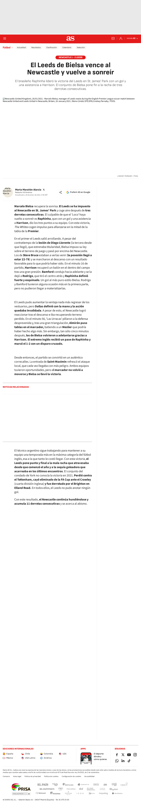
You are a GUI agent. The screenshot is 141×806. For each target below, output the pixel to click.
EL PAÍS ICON (80, 793)
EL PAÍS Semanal (91, 789)
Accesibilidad (89, 776)
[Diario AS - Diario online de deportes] (70, 38)
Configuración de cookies (71, 776)
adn (114, 784)
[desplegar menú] (5, 38)
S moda (92, 793)
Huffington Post (47, 789)
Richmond (40, 793)
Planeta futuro (102, 789)
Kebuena (113, 789)
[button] (60, 192)
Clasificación (51, 47)
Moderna (55, 793)
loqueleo (104, 793)
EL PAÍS (43, 784)
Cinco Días (71, 789)
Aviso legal (17, 776)
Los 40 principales (55, 784)
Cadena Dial (81, 789)
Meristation (117, 793)
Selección (81, 47)
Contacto (6, 776)
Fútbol (6, 47)
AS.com (105, 784)
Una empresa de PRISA (21, 787)
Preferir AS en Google (80, 192)
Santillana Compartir (83, 784)
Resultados (36, 47)
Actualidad (21, 47)
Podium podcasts (68, 793)
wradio (61, 789)
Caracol (124, 784)
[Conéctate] (120, 38)
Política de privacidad (33, 776)
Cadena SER (96, 784)
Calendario (66, 47)
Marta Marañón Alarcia (28, 189)
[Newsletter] (113, 38)
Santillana (68, 784)
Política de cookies (51, 776)
